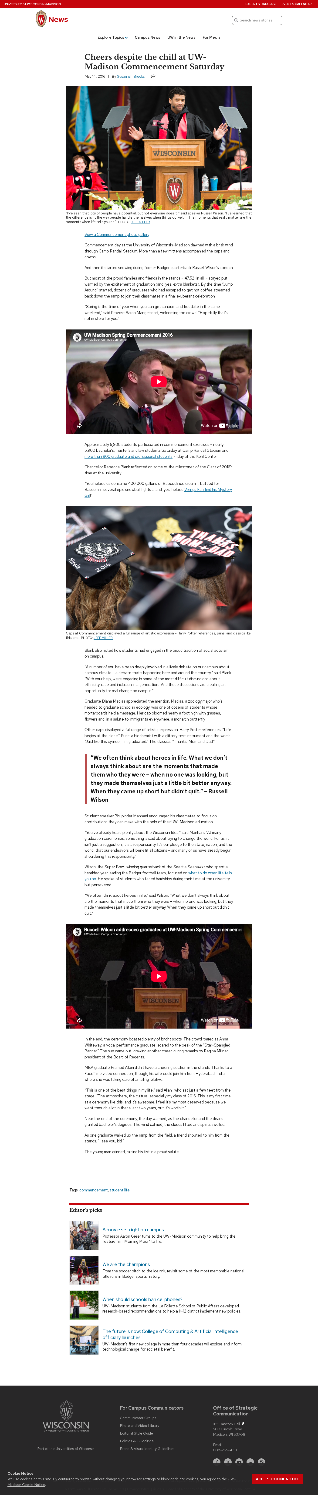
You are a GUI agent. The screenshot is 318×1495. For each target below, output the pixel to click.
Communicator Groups (138, 1418)
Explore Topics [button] (111, 37)
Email (217, 1444)
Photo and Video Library (139, 1425)
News (58, 19)
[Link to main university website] (66, 1416)
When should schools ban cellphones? (142, 1299)
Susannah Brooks (131, 76)
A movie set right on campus (133, 1230)
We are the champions (126, 1265)
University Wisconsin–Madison (32, 4)
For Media (211, 37)
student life (120, 1190)
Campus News (147, 37)
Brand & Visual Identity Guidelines (147, 1448)
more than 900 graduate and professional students (129, 456)
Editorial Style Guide (136, 1433)
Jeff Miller (140, 222)
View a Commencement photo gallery (117, 234)
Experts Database (261, 4)
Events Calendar (296, 4)
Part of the (65, 1448)
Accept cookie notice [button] (277, 1479)
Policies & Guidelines (137, 1441)
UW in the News (181, 37)
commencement (93, 1190)
